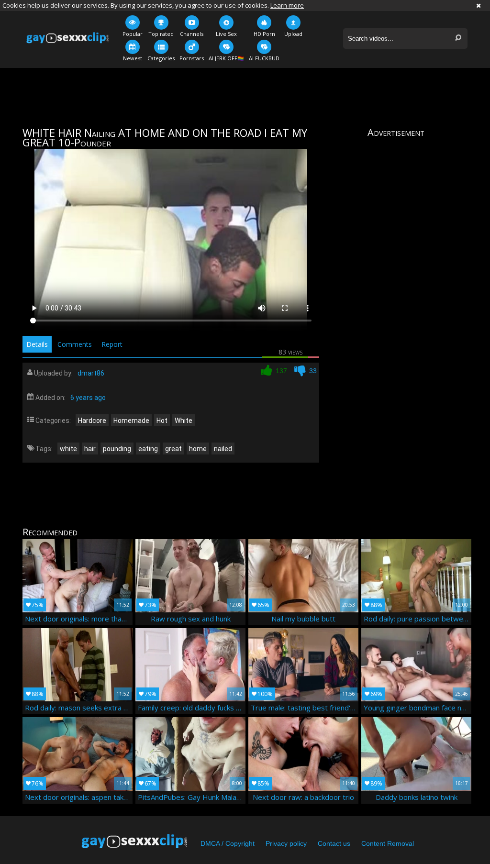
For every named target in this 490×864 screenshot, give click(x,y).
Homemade (131, 420)
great (173, 449)
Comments (74, 344)
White (183, 420)
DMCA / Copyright (227, 843)
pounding (117, 449)
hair (90, 449)
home (198, 449)
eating (148, 449)
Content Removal (387, 843)
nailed (223, 449)
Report (111, 344)
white (68, 449)
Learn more (287, 5)
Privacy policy (286, 843)
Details (37, 344)
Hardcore (92, 420)
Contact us (334, 843)
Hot (161, 420)
